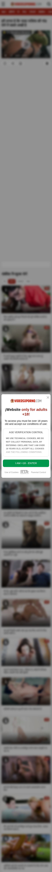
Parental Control (38, 472)
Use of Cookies (11, 472)
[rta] (25, 473)
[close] (48, 397)
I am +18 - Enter (26, 463)
